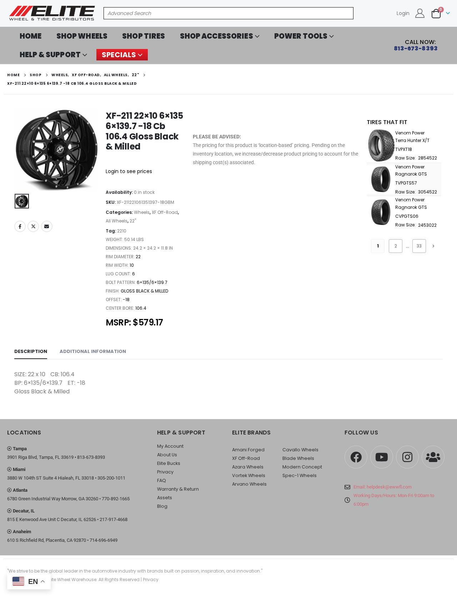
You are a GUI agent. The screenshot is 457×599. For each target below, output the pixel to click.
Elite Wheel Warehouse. (72, 579)
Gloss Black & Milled (144, 291)
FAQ (161, 480)
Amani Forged (248, 450)
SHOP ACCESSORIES (216, 36)
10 (132, 265)
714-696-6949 (103, 540)
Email (46, 226)
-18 (126, 299)
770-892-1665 (116, 498)
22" (133, 221)
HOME (31, 36)
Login (403, 13)
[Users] (433, 457)
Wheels (142, 212)
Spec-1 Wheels (299, 475)
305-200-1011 (111, 478)
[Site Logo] (52, 13)
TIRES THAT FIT (387, 122)
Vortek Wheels (248, 475)
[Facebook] (356, 457)
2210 (121, 231)
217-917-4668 (113, 519)
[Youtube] (381, 457)
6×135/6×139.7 (152, 282)
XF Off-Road (165, 212)
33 (419, 246)
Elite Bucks (168, 463)
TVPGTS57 (406, 183)
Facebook (20, 226)
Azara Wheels (247, 467)
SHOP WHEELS (82, 36)
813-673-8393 (91, 457)
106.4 (140, 308)
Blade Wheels (298, 458)
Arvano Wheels (249, 484)
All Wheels (116, 221)
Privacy (165, 472)
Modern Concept (302, 467)
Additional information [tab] (93, 351)
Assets (164, 498)
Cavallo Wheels (300, 450)
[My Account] (420, 13)
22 (138, 257)
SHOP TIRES (143, 36)
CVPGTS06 (406, 216)
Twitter (33, 226)
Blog (162, 506)
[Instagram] (407, 457)
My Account (170, 446)
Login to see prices (129, 171)
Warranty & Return (178, 489)
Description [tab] (30, 351)
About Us (167, 455)
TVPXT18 (403, 149)
